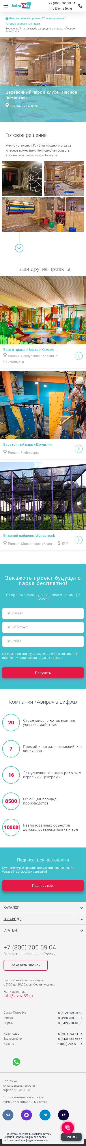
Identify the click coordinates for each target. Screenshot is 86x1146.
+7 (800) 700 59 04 (62, 3)
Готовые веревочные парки (23, 23)
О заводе (12, 918)
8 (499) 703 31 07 (70, 1018)
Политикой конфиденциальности (28, 1140)
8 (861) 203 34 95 (70, 1034)
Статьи (10, 930)
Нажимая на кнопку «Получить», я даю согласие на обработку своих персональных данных (40, 655)
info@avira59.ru (60, 8)
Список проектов (54, 18)
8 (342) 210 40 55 (70, 1023)
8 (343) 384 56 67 (70, 1039)
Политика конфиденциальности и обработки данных (19, 1085)
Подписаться (43, 885)
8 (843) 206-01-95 (70, 1044)
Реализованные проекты (26, 18)
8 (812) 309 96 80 (70, 1013)
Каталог (11, 907)
